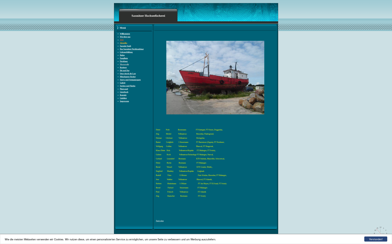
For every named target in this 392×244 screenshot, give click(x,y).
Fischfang (124, 61)
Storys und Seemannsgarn (130, 80)
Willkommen (125, 34)
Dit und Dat (124, 70)
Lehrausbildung (126, 52)
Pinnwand (124, 89)
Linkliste (123, 98)
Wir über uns (125, 37)
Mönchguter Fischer (128, 77)
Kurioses (123, 67)
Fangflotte (124, 58)
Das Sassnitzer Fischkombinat (132, 49)
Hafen (122, 55)
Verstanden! (376, 239)
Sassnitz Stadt (125, 46)
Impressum (124, 101)
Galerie (122, 83)
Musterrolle (124, 64)
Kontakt (123, 95)
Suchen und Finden (127, 86)
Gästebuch (124, 92)
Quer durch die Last (128, 74)
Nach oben (160, 221)
